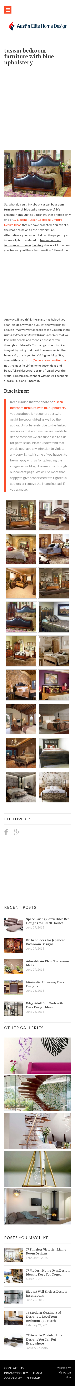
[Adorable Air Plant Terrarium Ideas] (13, 966)
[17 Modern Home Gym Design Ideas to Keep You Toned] (13, 1276)
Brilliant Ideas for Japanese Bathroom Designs (45, 942)
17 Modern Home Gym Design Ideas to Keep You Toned (48, 1273)
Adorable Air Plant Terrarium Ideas (47, 963)
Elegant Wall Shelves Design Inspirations (46, 1294)
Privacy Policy (16, 1373)
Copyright (13, 1378)
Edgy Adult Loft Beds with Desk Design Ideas (44, 1005)
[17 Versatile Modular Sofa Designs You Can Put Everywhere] (13, 1340)
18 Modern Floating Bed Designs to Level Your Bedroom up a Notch (43, 1317)
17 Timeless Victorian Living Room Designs (46, 1252)
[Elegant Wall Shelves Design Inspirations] (13, 1297)
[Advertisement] (37, 105)
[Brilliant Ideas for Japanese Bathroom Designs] (13, 945)
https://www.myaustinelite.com (45, 360)
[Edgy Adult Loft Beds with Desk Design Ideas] (13, 1008)
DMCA (37, 1373)
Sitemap (33, 1378)
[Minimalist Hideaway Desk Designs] (13, 987)
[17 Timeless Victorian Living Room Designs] (13, 1255)
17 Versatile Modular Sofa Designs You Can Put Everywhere (44, 1339)
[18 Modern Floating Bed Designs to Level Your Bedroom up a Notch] (13, 1318)
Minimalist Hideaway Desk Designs (45, 984)
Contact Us (14, 1368)
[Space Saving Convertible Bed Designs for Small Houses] (13, 924)
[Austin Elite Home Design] (37, 25)
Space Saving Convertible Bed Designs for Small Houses (48, 921)
